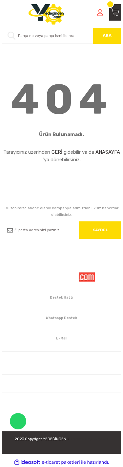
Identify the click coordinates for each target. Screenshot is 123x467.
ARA (107, 35)
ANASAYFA (107, 152)
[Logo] (46, 14)
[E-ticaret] (61, 462)
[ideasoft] (27, 462)
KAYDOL (100, 230)
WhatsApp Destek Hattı (18, 421)
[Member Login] (100, 12)
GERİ (56, 152)
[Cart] (115, 12)
